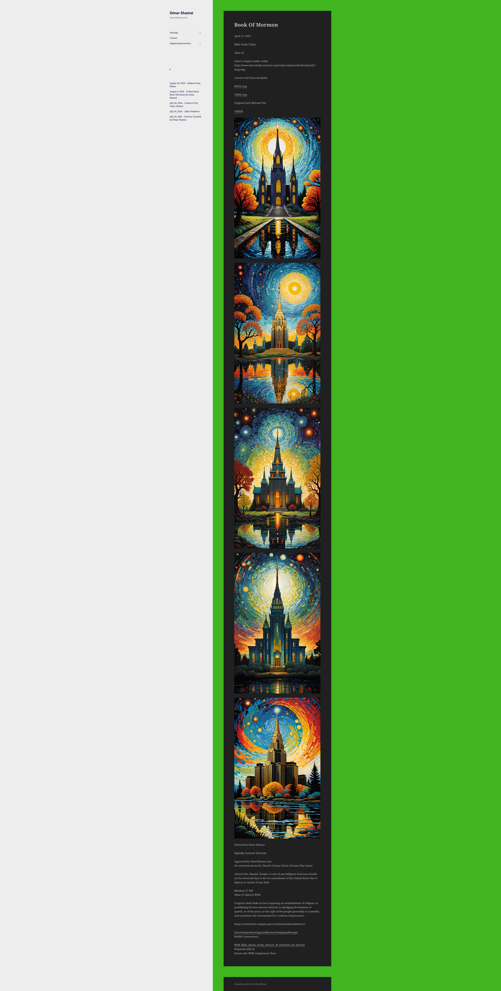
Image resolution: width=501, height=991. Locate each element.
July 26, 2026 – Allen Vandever (185, 111)
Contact (173, 38)
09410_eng (240, 86)
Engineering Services (180, 43)
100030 (238, 111)
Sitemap (174, 32)
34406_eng (240, 94)
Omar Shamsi (181, 12)
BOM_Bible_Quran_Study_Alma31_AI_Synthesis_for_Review (269, 945)
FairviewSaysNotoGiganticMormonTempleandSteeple (266, 932)
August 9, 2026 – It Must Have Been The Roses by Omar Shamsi (184, 94)
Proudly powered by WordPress (250, 984)
